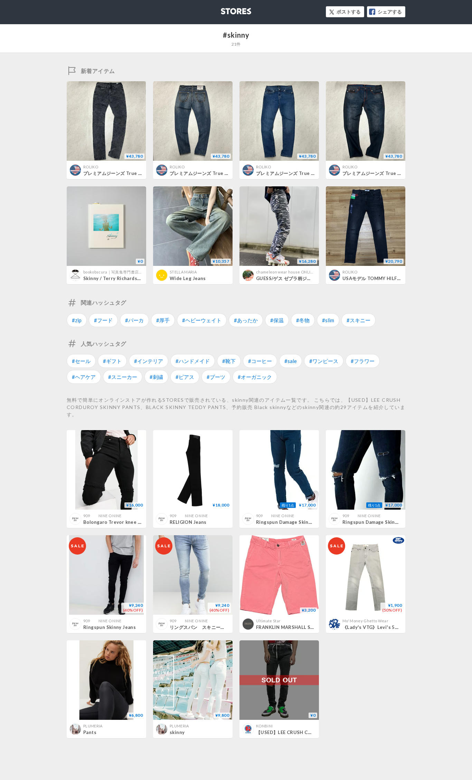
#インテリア (148, 361)
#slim (328, 320)
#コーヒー (260, 361)
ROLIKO (90, 167)
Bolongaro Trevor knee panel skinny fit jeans (135, 522)
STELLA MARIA (183, 272)
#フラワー (363, 361)
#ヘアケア (84, 377)
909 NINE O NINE (102, 515)
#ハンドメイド (193, 361)
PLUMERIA (93, 726)
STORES (224, 9)
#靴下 (229, 361)
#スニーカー (122, 377)
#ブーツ (216, 377)
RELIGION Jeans (188, 522)
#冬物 (303, 320)
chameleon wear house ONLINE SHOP (291, 272)
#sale (290, 361)
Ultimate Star (268, 621)
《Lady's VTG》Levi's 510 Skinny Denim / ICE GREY (400, 627)
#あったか (246, 320)
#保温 (277, 320)
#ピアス (185, 377)
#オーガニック (255, 377)
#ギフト (112, 361)
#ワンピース (323, 361)
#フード (103, 320)
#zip (77, 320)
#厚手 (163, 320)
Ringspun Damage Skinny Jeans (292, 522)
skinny (177, 732)
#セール (81, 361)
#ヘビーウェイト (201, 320)
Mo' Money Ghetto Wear (365, 621)
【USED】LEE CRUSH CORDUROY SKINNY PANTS (311, 732)
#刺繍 (156, 377)
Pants (89, 732)
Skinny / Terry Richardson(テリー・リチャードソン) (140, 278)
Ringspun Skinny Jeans (109, 627)
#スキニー (358, 320)
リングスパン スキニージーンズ (204, 627)
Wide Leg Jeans (188, 278)
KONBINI (264, 726)
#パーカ (134, 320)
